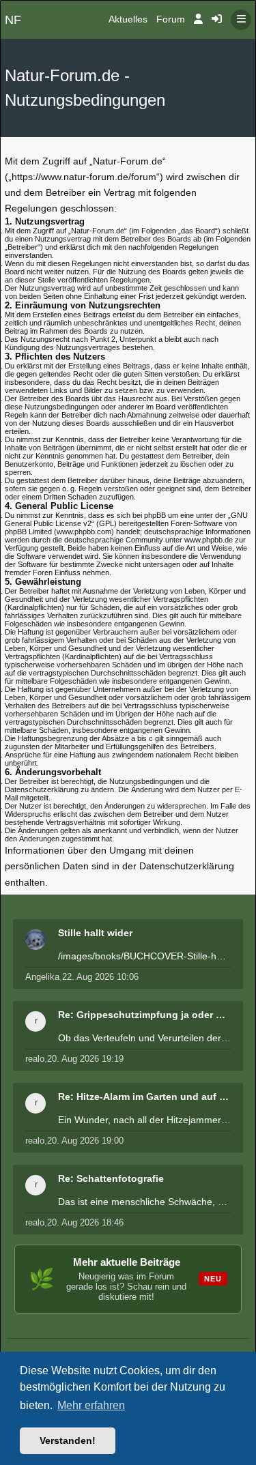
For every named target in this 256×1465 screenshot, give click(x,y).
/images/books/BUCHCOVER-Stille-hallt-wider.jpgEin (144, 956)
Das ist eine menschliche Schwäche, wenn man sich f (144, 1201)
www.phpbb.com (84, 531)
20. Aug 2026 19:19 (85, 1059)
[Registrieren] (217, 20)
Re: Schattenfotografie (111, 1178)
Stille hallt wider (95, 932)
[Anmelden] (198, 20)
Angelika (42, 977)
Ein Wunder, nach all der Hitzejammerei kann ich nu (144, 1119)
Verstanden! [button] (68, 1440)
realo (34, 1059)
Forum (170, 19)
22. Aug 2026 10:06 (100, 977)
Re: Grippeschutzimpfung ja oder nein (144, 1014)
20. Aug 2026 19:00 (85, 1140)
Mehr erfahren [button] (91, 1405)
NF (13, 20)
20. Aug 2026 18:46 (85, 1222)
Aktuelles (128, 19)
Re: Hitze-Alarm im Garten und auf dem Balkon (144, 1096)
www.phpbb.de (208, 540)
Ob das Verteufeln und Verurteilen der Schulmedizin (144, 1037)
